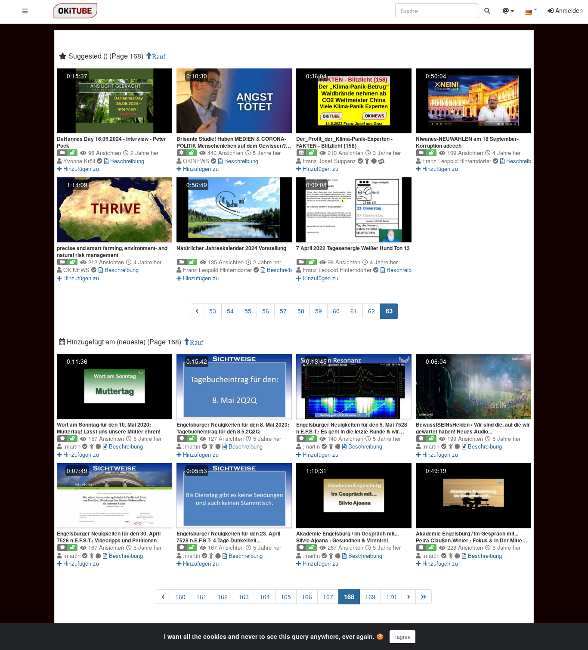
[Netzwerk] (508, 11)
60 (336, 310)
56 (265, 310)
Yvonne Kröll (80, 161)
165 (286, 596)
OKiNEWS (197, 161)
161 (201, 596)
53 (212, 310)
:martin (72, 446)
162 (222, 596)
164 (265, 596)
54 (230, 310)
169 (370, 596)
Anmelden (568, 10)
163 (243, 596)
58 (300, 310)
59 (318, 310)
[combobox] (530, 12)
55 (247, 310)
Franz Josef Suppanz (330, 161)
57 (283, 310)
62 (371, 310)
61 (353, 310)
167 (328, 596)
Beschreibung (126, 161)
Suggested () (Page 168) (106, 56)
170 (391, 596)
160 (180, 596)
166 (307, 596)
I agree (402, 636)
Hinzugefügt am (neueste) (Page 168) (124, 342)
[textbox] (530, 12)
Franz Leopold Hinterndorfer (457, 161)
